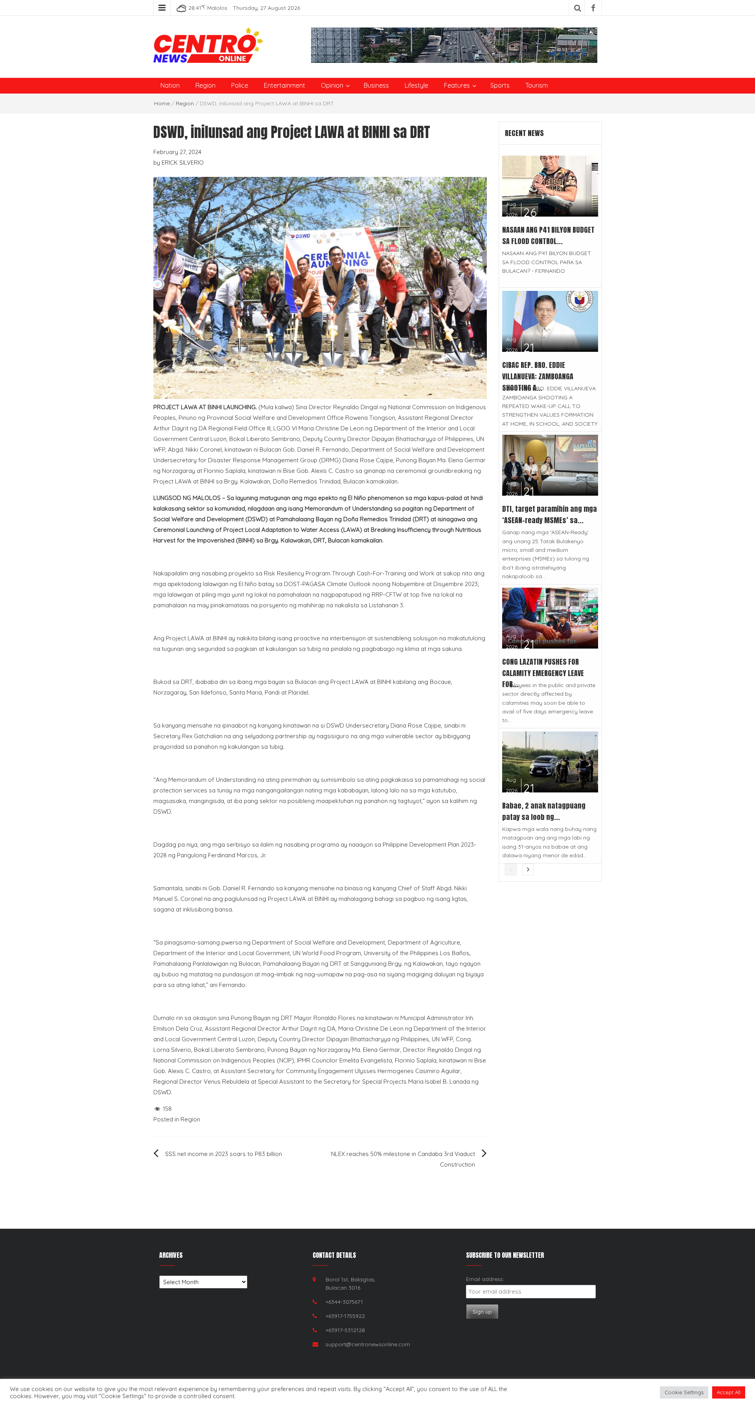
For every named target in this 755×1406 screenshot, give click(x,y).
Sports (500, 85)
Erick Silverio (183, 162)
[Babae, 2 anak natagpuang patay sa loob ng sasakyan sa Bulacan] (550, 761)
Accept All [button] (728, 1392)
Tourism (536, 85)
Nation (170, 85)
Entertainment (284, 85)
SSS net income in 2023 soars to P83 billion (223, 1154)
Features (457, 85)
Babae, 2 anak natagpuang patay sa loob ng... (544, 811)
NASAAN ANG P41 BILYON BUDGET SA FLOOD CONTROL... (548, 235)
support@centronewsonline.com (368, 1344)
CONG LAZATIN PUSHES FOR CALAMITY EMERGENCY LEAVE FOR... (543, 673)
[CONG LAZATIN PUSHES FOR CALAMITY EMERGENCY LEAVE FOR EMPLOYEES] (550, 617)
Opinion (332, 85)
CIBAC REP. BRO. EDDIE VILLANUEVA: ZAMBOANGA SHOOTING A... (537, 376)
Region (205, 85)
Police (239, 85)
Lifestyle (416, 85)
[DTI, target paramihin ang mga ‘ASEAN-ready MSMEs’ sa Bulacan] (550, 465)
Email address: (485, 1279)
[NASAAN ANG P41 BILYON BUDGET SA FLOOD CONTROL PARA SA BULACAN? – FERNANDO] (550, 185)
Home (162, 103)
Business (376, 85)
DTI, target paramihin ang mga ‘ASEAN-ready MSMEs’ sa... (549, 515)
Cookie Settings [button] (684, 1392)
